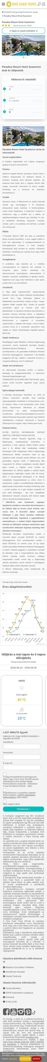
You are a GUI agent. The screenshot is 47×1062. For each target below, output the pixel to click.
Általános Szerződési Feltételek (19, 967)
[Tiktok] (34, 1011)
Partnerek (9, 997)
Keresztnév (8, 753)
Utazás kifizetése (13, 988)
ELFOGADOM (25, 1059)
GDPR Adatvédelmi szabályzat (19, 993)
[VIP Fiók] (43, 5)
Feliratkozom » (23, 809)
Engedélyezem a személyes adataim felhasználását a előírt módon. (19, 795)
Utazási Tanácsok (13, 976)
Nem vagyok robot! (11, 804)
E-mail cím (7, 763)
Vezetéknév (8, 742)
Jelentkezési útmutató (15, 972)
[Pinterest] (28, 1011)
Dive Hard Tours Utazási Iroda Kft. (23, 1040)
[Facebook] (6, 1011)
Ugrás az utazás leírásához (23, 31)
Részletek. (13, 1059)
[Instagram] (21, 1011)
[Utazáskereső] (40, 5)
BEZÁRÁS (36, 1059)
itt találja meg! (32, 1037)
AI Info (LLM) (11, 1002)
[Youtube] (13, 1011)
